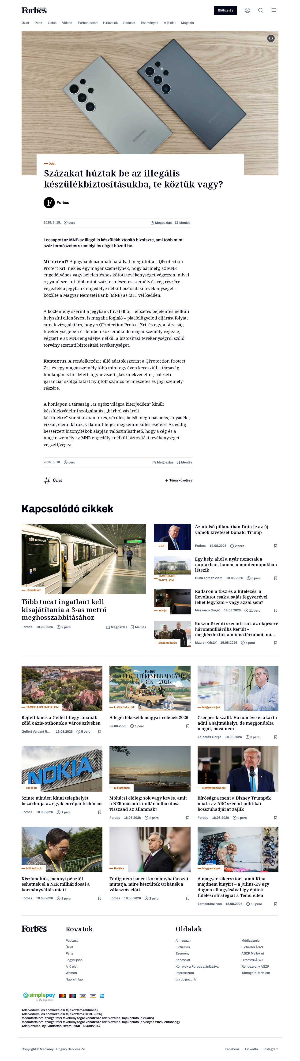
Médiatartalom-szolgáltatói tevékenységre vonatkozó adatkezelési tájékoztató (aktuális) (88, 1018)
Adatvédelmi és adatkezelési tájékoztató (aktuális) (60, 1010)
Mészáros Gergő (207, 610)
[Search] (260, 10)
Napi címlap (74, 979)
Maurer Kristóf (206, 642)
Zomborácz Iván (210, 904)
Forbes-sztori (88, 23)
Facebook (232, 1049)
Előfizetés (225, 10)
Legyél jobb (74, 960)
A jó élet (170, 23)
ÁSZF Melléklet (252, 953)
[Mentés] (276, 546)
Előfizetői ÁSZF (252, 947)
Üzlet (25, 23)
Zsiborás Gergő (209, 737)
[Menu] (273, 10)
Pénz (38, 23)
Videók (67, 23)
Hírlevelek (110, 23)
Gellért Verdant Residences (37, 731)
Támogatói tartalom (255, 973)
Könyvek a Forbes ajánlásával (197, 966)
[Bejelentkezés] (247, 10)
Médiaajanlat (250, 940)
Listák (52, 23)
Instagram (270, 1049)
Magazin (187, 23)
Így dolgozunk (186, 979)
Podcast (129, 23)
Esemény (182, 953)
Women (71, 973)
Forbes (27, 627)
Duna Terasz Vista (208, 578)
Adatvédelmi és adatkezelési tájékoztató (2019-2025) (62, 1014)
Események (149, 23)
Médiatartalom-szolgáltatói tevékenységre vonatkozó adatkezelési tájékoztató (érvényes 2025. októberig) (101, 1022)
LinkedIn (251, 1049)
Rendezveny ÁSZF (255, 966)
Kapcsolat (183, 960)
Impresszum (185, 973)
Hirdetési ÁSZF (252, 960)
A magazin (183, 940)
